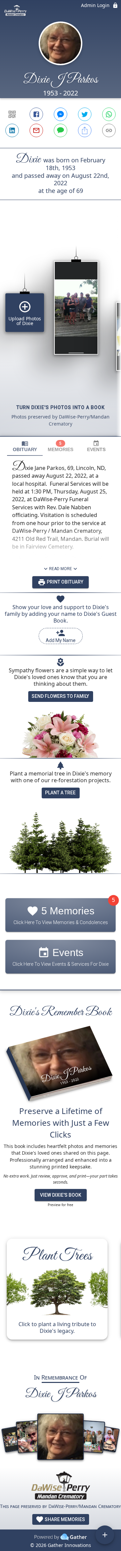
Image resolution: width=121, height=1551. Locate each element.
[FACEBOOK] (36, 114)
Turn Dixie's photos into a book (60, 407)
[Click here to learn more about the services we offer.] (60, 1486)
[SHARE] (84, 130)
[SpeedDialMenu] (104, 1534)
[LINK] (109, 130)
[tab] (25, 446)
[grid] (60, 329)
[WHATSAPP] (109, 114)
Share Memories (64, 1519)
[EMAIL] (36, 130)
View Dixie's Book (60, 1195)
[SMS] (60, 130)
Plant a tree (60, 792)
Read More (60, 568)
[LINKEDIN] (12, 130)
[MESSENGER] (60, 114)
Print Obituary (64, 582)
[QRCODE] (12, 114)
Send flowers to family (60, 696)
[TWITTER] (84, 114)
